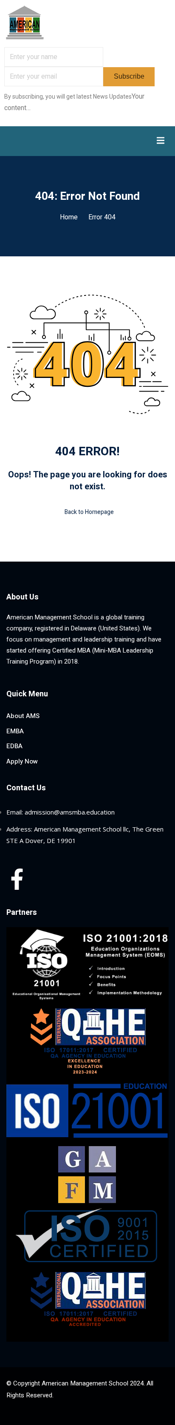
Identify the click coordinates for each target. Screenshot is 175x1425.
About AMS (23, 716)
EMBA (15, 731)
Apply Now (22, 761)
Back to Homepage (89, 512)
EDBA (14, 746)
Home (69, 217)
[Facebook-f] (17, 879)
